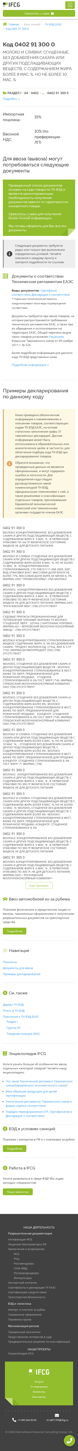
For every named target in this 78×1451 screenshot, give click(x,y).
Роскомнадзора (24, 1263)
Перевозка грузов (19, 1319)
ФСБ (16, 1254)
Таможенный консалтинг (24, 1332)
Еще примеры (39, 885)
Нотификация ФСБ (20, 1239)
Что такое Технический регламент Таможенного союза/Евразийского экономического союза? (39, 1083)
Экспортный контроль (22, 1282)
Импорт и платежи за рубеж (26, 1309)
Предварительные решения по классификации (39, 1341)
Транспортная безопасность (26, 1297)
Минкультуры (23, 1278)
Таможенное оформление (25, 1314)
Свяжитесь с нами (37, 13)
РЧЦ (16, 1259)
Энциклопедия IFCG (21, 1353)
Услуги (39, 1381)
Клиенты (39, 1392)
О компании (39, 1386)
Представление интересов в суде (30, 1337)
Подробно (10, 98)
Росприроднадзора (26, 1273)
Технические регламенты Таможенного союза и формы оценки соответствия (39, 1103)
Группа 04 (13, 1028)
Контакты (39, 1397)
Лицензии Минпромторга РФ (27, 1244)
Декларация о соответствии (51, 294)
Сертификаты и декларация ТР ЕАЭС (32, 1287)
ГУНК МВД (20, 1268)
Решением (56, 336)
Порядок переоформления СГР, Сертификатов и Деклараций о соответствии (39, 1114)
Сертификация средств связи (27, 1292)
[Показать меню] (70, 5)
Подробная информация (29, 365)
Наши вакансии (18, 1192)
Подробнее (14, 931)
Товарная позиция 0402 (23, 1034)
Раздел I (12, 1021)
